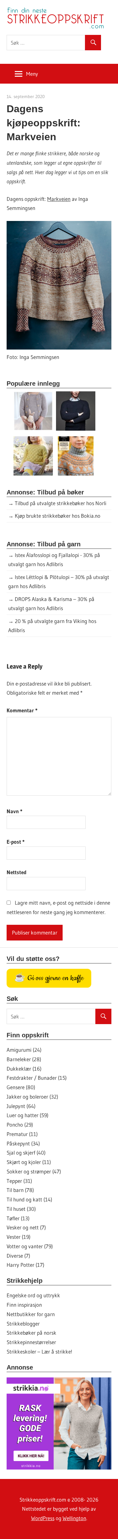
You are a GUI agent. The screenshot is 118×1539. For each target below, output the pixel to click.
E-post (16, 841)
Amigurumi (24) (24, 1049)
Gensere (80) (21, 1087)
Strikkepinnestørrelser (31, 1342)
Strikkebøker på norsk (31, 1332)
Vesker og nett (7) (26, 1227)
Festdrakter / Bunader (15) (37, 1077)
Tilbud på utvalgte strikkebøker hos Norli (60, 503)
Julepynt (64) (21, 1106)
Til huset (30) (21, 1208)
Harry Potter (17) (25, 1264)
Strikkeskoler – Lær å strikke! (39, 1351)
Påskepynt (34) (23, 1143)
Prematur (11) (22, 1134)
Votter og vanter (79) (30, 1246)
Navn (14, 811)
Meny (32, 73)
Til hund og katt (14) (29, 1199)
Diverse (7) (18, 1255)
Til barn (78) (20, 1190)
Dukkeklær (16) (24, 1068)
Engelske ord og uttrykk (33, 1295)
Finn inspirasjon (24, 1304)
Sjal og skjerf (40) (26, 1152)
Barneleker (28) (24, 1059)
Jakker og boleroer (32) (32, 1096)
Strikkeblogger (23, 1323)
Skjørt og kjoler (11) (29, 1162)
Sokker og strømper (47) (34, 1171)
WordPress (42, 1518)
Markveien (58, 199)
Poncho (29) (20, 1124)
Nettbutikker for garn (31, 1314)
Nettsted (16, 872)
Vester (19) (19, 1236)
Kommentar (22, 710)
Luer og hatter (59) (27, 1115)
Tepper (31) (19, 1181)
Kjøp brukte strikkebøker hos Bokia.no (57, 515)
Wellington (74, 1518)
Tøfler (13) (18, 1218)
